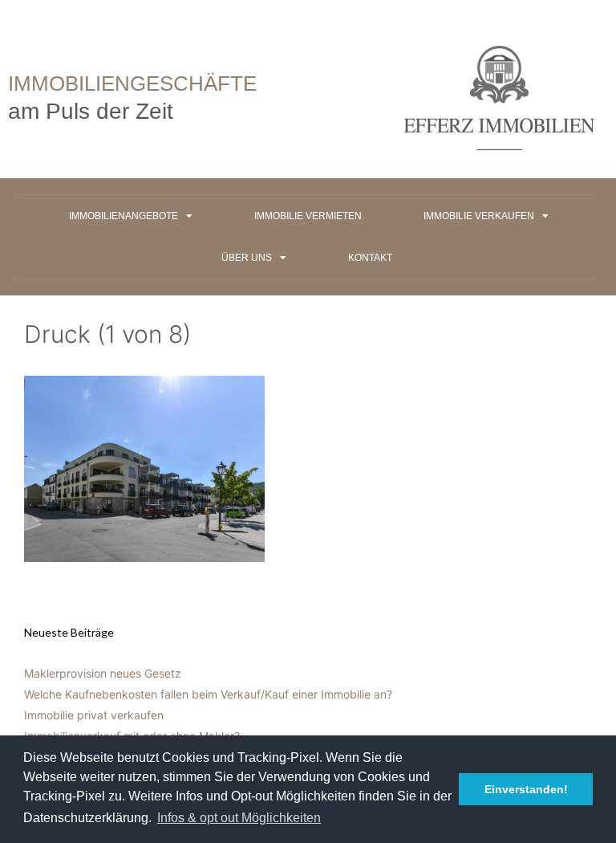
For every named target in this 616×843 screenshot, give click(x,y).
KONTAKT (370, 257)
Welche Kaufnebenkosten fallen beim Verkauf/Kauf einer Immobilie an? (208, 694)
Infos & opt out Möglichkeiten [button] (239, 818)
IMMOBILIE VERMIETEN (308, 216)
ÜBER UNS (246, 257)
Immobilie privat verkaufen (94, 715)
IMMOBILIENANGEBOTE (123, 216)
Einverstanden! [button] (526, 789)
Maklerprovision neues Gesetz (102, 673)
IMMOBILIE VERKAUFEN (479, 216)
